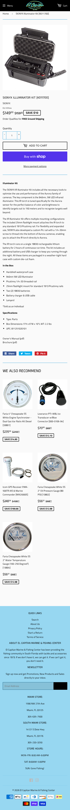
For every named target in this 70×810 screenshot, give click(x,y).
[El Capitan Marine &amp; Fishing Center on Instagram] (37, 781)
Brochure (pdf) (10, 342)
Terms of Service (35, 637)
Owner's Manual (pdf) (13, 338)
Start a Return (35, 632)
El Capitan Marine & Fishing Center (37, 790)
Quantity (7, 128)
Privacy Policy (35, 628)
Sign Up (60, 686)
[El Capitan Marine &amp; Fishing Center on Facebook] (31, 781)
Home (6, 13)
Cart (64, 5)
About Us (35, 624)
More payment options (35, 166)
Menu (10, 5)
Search (35, 619)
